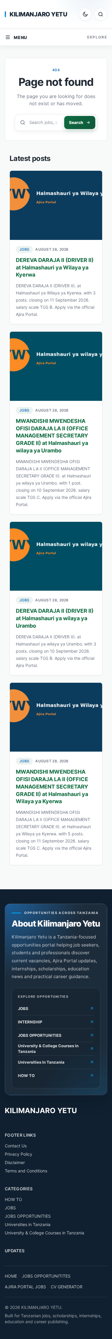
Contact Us (16, 1145)
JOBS (24, 249)
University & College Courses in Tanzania (44, 1232)
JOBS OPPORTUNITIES (28, 1216)
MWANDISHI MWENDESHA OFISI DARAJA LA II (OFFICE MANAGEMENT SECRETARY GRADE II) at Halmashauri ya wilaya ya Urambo (52, 436)
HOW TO (13, 1199)
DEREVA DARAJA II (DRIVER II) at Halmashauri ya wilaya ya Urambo (54, 618)
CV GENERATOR (66, 1286)
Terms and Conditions (26, 1170)
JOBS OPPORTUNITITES (46, 1276)
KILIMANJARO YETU (38, 14)
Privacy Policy (18, 1154)
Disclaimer (15, 1162)
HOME (11, 1276)
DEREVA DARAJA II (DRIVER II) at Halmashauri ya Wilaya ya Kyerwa (54, 267)
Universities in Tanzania (27, 1224)
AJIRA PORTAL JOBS (25, 1286)
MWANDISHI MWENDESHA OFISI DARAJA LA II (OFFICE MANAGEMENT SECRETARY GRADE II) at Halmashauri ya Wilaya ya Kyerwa (52, 786)
